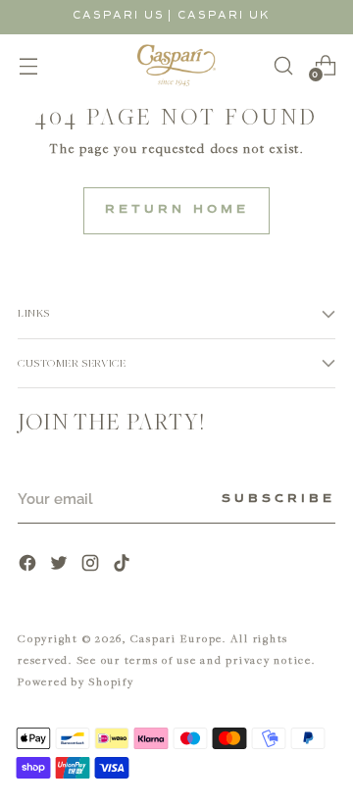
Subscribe (278, 499)
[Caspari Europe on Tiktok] (123, 565)
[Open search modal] (283, 65)
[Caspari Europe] (176, 65)
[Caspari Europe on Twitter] (61, 565)
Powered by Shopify (76, 681)
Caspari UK (224, 15)
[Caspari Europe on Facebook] (29, 565)
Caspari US (119, 15)
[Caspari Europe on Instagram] (92, 565)
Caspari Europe (177, 637)
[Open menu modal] (28, 65)
